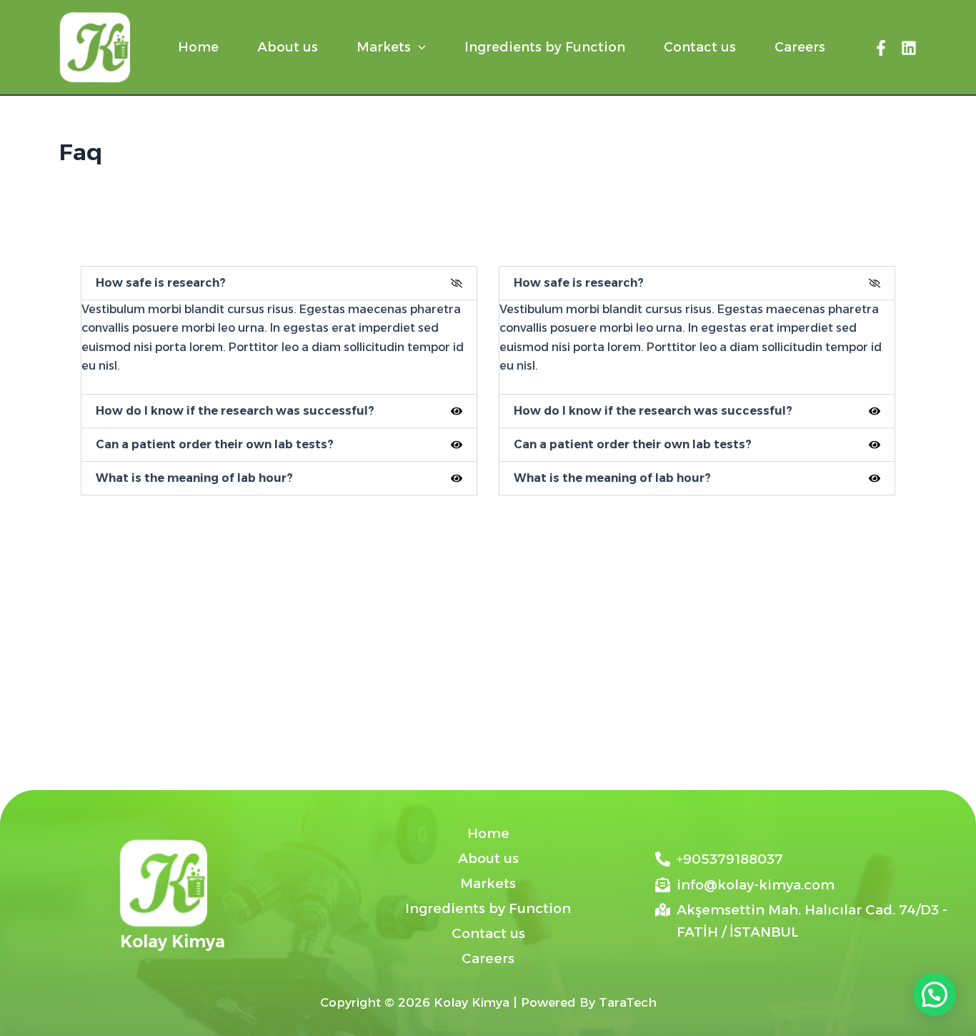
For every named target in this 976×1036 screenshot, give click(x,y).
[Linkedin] (909, 48)
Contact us (700, 47)
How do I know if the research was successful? (235, 411)
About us (287, 47)
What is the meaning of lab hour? (194, 478)
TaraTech (628, 1002)
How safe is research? (161, 283)
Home (198, 47)
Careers (800, 47)
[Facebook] (881, 48)
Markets (384, 47)
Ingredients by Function (544, 47)
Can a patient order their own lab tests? (215, 444)
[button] (418, 47)
